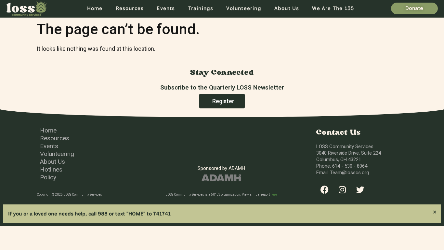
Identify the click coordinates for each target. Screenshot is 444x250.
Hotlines (51, 169)
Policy (48, 177)
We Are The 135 (333, 8)
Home (95, 8)
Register (223, 101)
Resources (130, 8)
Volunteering (243, 8)
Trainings (201, 8)
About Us (286, 8)
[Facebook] (324, 190)
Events (166, 8)
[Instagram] (342, 190)
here (273, 194)
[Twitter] (360, 190)
